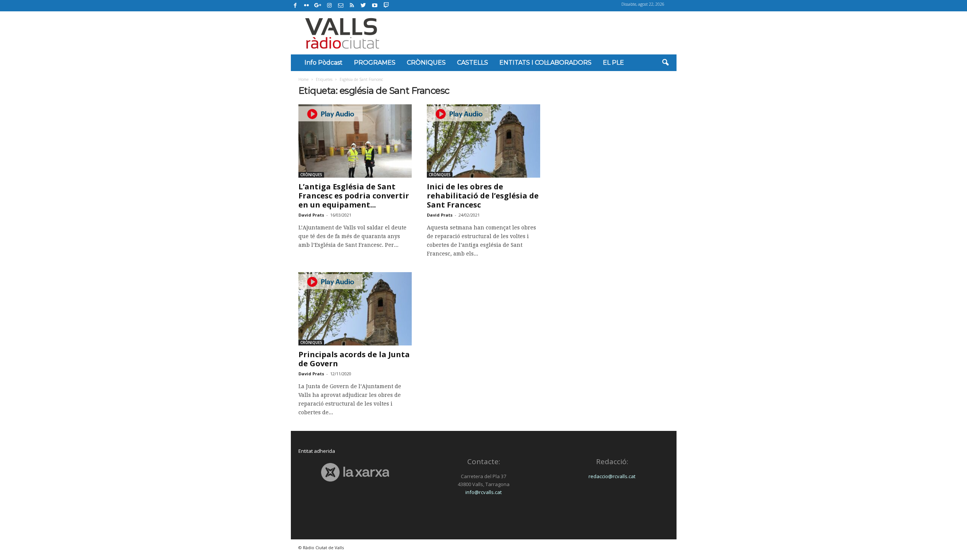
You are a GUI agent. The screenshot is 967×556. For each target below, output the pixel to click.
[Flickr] (306, 5)
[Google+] (318, 5)
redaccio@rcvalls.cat (612, 476)
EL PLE (613, 62)
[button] (665, 62)
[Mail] (340, 5)
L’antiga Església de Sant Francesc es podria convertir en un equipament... (353, 195)
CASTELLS (472, 62)
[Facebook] (295, 5)
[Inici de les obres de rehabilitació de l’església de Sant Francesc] (483, 141)
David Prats (311, 215)
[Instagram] (329, 5)
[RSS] (352, 5)
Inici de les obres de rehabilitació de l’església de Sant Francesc (483, 195)
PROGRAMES (374, 62)
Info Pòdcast (323, 62)
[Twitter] (363, 5)
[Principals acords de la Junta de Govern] (355, 308)
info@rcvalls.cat (483, 492)
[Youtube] (374, 5)
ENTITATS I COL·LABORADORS (545, 62)
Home (303, 79)
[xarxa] (355, 472)
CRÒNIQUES (426, 62)
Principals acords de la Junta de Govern (354, 359)
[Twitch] (385, 5)
